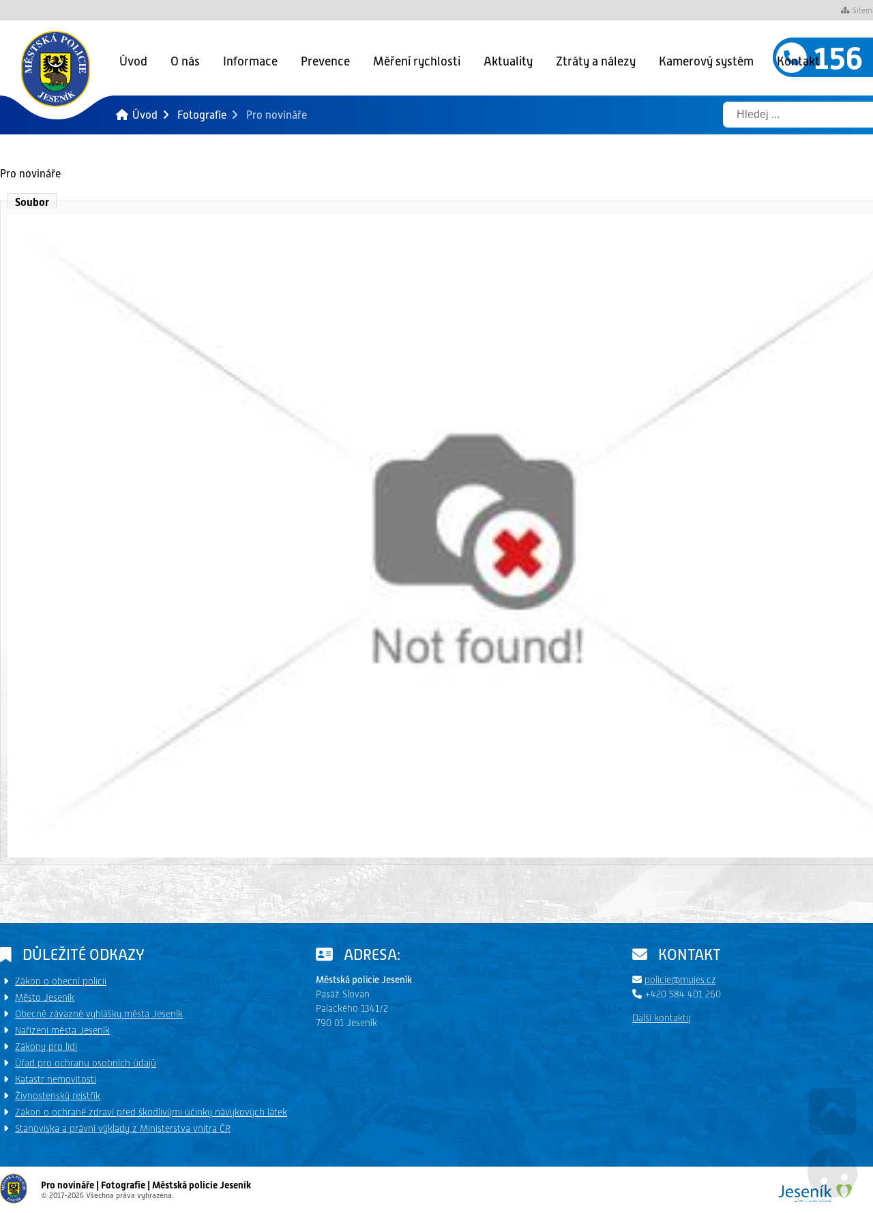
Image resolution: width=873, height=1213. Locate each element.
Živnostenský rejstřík (57, 1095)
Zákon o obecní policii (60, 981)
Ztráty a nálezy (596, 61)
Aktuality (508, 61)
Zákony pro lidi (46, 1046)
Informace (250, 61)
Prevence (325, 61)
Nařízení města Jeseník (62, 1030)
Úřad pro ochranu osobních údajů (85, 1062)
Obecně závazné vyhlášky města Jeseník (99, 1013)
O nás (185, 61)
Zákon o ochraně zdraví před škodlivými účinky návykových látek (151, 1112)
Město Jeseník (44, 997)
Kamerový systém (706, 61)
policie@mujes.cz (680, 979)
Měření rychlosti (416, 61)
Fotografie (201, 115)
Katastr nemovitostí (55, 1079)
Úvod (55, 68)
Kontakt (798, 61)
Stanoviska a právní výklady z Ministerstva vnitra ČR (123, 1128)
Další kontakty (661, 1017)
